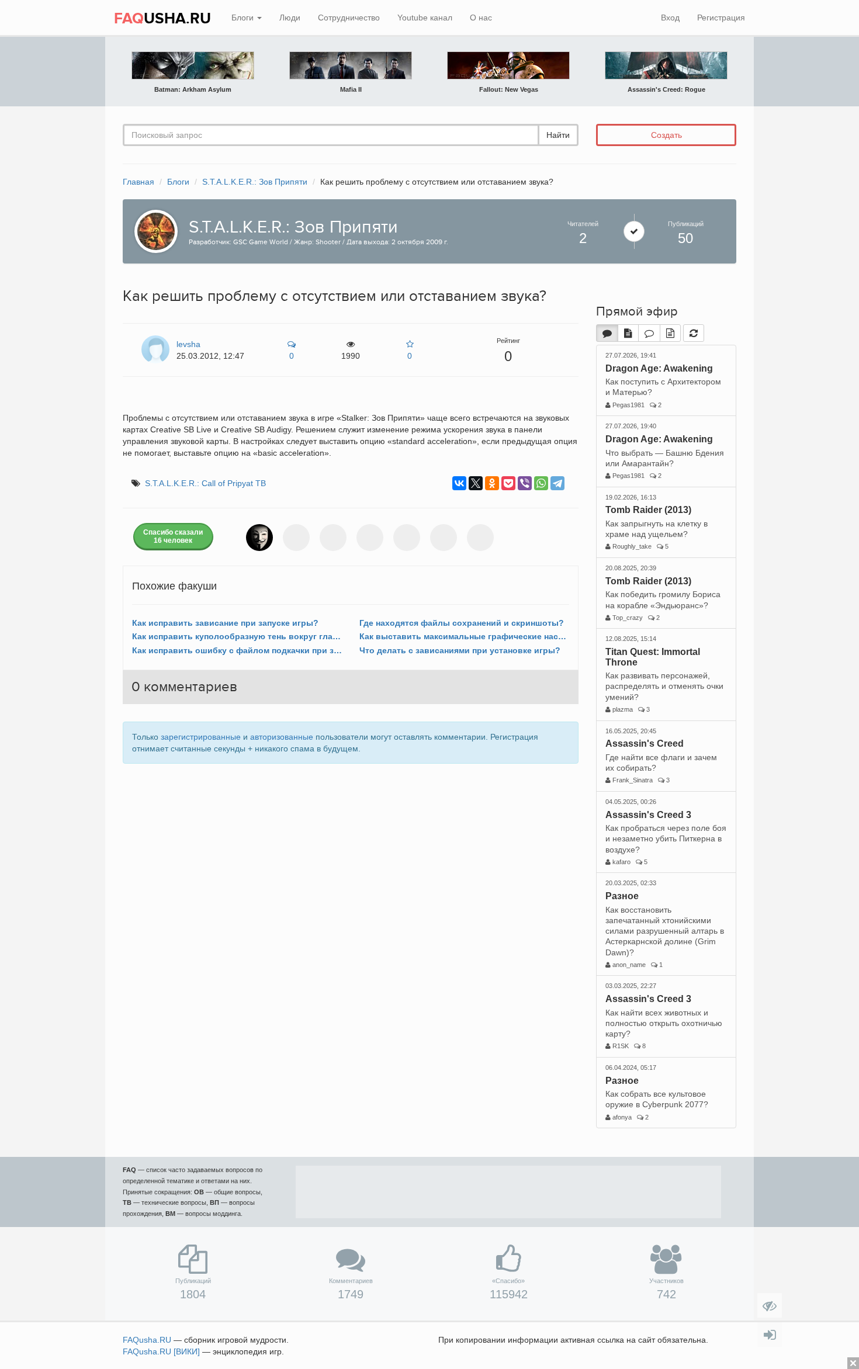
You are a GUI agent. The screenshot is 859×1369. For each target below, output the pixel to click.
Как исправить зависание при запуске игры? (225, 623)
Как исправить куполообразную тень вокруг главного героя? (237, 636)
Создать (666, 135)
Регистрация (721, 17)
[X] (476, 483)
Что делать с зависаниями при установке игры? (459, 650)
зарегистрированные (201, 736)
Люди (289, 17)
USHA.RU (162, 18)
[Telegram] (557, 483)
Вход (670, 17)
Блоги (243, 17)
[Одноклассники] (492, 483)
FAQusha (147, 1339)
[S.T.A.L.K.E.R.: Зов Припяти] (153, 230)
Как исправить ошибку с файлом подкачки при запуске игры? (237, 650)
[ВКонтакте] (459, 483)
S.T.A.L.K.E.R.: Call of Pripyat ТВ (205, 483)
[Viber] (525, 483)
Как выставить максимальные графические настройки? (464, 636)
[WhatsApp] (541, 483)
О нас (481, 17)
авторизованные (281, 736)
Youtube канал (424, 17)
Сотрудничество (349, 17)
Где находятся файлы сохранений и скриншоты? (461, 623)
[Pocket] (508, 483)
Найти (558, 135)
